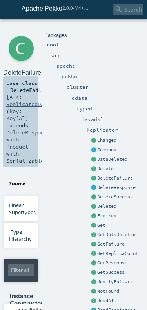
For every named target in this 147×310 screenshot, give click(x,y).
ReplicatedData (28, 104)
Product (17, 146)
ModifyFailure (115, 281)
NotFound (108, 291)
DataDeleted (112, 159)
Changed (106, 140)
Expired (106, 215)
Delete (105, 168)
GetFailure (111, 244)
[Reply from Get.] (94, 273)
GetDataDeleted (116, 234)
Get (101, 225)
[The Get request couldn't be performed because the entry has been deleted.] (94, 235)
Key (11, 118)
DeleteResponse (116, 187)
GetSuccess (111, 272)
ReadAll (106, 300)
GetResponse (112, 263)
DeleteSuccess (115, 197)
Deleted (106, 206)
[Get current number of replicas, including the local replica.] (94, 254)
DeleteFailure (115, 178)
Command (106, 149)
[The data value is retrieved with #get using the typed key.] (94, 141)
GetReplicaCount (117, 253)
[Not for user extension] (94, 188)
